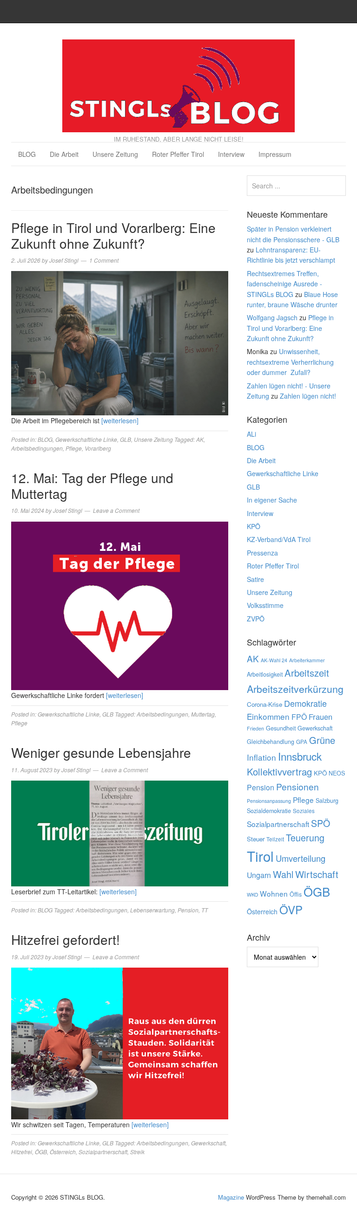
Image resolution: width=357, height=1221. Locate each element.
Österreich (63, 1152)
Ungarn (259, 875)
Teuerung (305, 837)
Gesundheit (281, 728)
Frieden (255, 728)
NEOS (337, 773)
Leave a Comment (116, 510)
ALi (251, 434)
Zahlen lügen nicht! (308, 396)
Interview (231, 154)
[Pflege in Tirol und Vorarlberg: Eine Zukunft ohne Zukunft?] (119, 342)
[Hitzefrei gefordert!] (119, 1042)
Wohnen (274, 893)
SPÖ (320, 823)
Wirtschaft (316, 874)
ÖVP (291, 909)
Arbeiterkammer (307, 660)
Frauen (320, 716)
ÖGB (41, 1152)
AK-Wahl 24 (274, 660)
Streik (137, 1152)
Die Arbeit (64, 154)
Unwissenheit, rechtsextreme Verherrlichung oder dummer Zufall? (290, 362)
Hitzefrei (21, 1152)
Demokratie (305, 703)
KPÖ (253, 526)
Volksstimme (265, 605)
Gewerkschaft (208, 1143)
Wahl (283, 874)
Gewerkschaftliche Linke (86, 439)
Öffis (296, 894)
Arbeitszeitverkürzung (295, 688)
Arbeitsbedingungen (37, 448)
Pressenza (262, 552)
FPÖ (299, 716)
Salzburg (327, 800)
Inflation (261, 757)
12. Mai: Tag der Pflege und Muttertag (92, 485)
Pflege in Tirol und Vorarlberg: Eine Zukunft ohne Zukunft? (113, 235)
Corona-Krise (264, 704)
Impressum (274, 154)
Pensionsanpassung (269, 800)
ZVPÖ (255, 618)
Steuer (255, 838)
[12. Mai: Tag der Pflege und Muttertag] (119, 604)
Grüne (322, 740)
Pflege (74, 448)
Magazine (231, 1197)
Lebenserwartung (152, 910)
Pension (188, 910)
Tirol (260, 856)
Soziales (304, 810)
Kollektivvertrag (279, 771)
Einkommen (268, 716)
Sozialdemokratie (269, 811)
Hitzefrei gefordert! (65, 939)
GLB (125, 439)
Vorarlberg (98, 448)
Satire (255, 579)
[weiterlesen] (120, 420)
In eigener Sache (272, 499)
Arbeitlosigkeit (265, 674)
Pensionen (297, 786)
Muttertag (203, 714)
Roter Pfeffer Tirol (178, 154)
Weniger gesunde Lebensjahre (101, 752)
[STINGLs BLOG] (178, 83)
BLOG (27, 154)
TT (204, 910)
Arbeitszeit (306, 672)
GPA (301, 741)
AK (200, 439)
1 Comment (104, 260)
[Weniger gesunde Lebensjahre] (119, 832)
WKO (252, 894)
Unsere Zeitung (115, 154)
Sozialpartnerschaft (103, 1152)
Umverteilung (300, 858)
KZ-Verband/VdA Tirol (279, 539)
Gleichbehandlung (270, 741)
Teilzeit (275, 839)
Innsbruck (300, 756)
